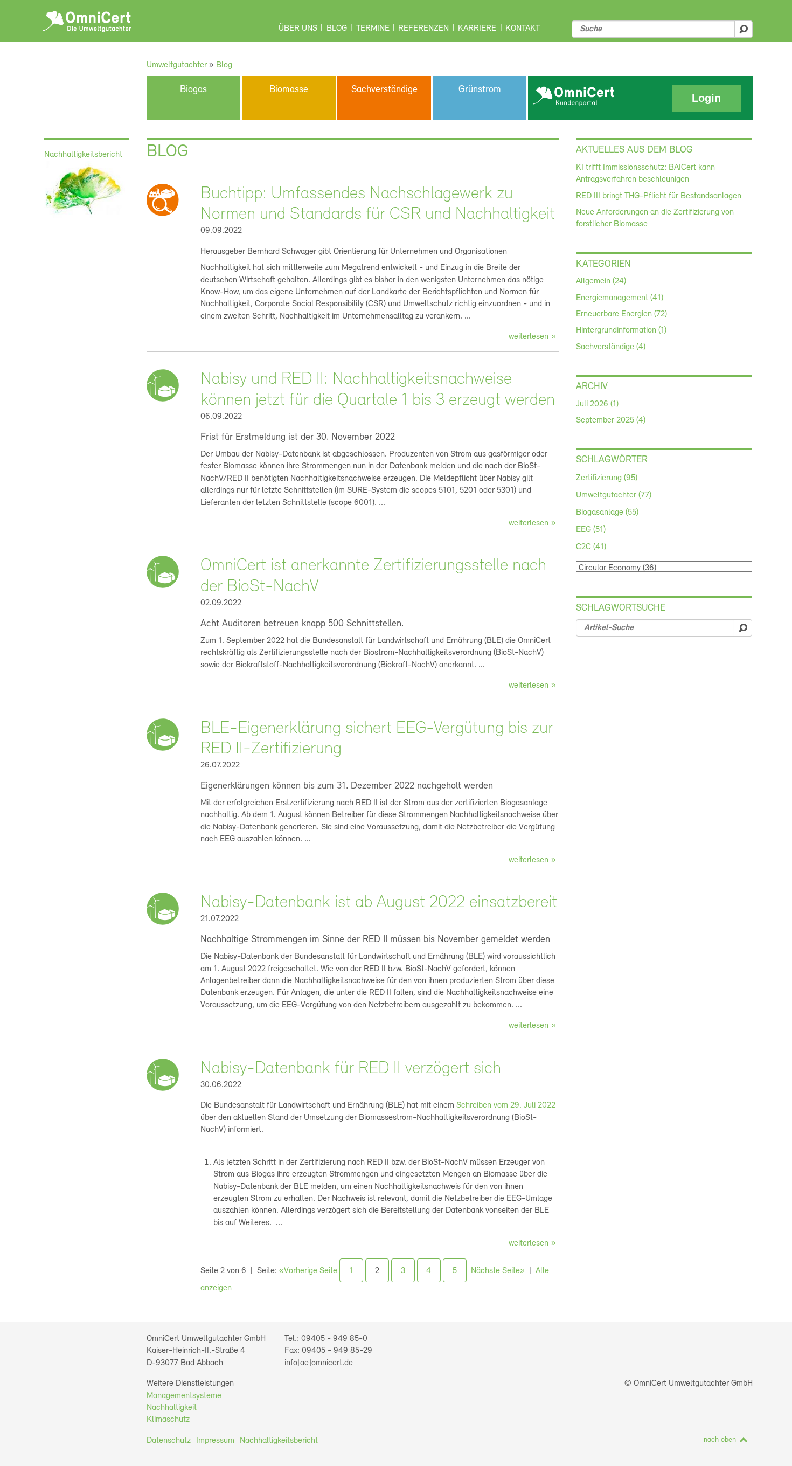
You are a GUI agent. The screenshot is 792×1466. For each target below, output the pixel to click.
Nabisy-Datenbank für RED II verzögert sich (350, 1068)
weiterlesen (528, 337)
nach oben (720, 1440)
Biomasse (288, 90)
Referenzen (423, 28)
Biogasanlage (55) (607, 512)
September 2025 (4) (610, 420)
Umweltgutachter (177, 65)
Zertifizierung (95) (606, 478)
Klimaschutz (168, 1419)
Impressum (215, 1440)
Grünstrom (479, 90)
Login (706, 98)
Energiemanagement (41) (619, 298)
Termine (373, 28)
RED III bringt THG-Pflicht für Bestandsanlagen (658, 196)
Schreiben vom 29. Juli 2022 (505, 1105)
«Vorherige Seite (308, 1271)
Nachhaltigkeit (172, 1407)
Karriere (477, 28)
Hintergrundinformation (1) (621, 330)
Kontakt (522, 28)
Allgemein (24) (601, 281)
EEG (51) (591, 529)
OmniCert (87, 21)
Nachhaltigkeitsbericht (279, 1440)
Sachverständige (384, 90)
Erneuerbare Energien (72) (621, 314)
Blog (336, 28)
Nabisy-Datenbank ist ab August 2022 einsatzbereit (378, 902)
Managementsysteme (184, 1396)
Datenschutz (169, 1440)
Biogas (193, 90)
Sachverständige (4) (610, 347)
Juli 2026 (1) (597, 404)
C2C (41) (591, 547)
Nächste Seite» (498, 1271)
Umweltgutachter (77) (613, 495)
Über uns (298, 28)
